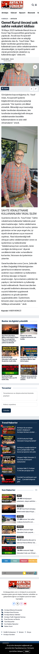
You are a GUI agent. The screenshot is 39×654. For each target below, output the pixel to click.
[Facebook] (14, 603)
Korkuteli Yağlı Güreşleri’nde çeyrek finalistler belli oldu (9, 359)
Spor (19, 495)
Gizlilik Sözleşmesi (9, 632)
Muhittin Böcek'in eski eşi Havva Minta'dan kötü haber (28, 359)
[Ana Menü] (36, 5)
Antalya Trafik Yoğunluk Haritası (14, 617)
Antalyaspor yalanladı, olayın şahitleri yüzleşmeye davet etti (26, 500)
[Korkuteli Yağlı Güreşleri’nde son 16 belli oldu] (10, 370)
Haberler (4, 18)
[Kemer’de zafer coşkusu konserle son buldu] (28, 329)
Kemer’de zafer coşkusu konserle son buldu (28, 337)
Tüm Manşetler (9, 621)
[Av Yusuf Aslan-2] (19, 167)
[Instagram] (21, 603)
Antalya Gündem (9, 634)
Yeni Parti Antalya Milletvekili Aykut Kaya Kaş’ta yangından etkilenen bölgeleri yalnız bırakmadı (10, 339)
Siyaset (22, 13)
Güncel (14, 13)
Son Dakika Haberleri (11, 624)
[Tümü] (36, 490)
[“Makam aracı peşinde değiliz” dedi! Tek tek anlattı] (28, 370)
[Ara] (33, 5)
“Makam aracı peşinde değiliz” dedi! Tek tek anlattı (28, 377)
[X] (17, 603)
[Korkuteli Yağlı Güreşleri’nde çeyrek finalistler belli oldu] (10, 351)
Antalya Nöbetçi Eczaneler (13, 610)
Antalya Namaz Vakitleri (12, 614)
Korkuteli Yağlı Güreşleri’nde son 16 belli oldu (9, 377)
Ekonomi (31, 13)
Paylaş (6, 88)
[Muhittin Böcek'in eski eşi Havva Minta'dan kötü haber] (28, 351)
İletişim (21, 632)
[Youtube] (25, 603)
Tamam (27, 651)
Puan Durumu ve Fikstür (12, 619)
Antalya (5, 13)
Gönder (6, 410)
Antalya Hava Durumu (11, 612)
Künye (29, 632)
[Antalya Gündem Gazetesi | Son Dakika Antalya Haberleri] (12, 5)
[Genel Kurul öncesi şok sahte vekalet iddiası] (19, 74)
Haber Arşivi (8, 626)
